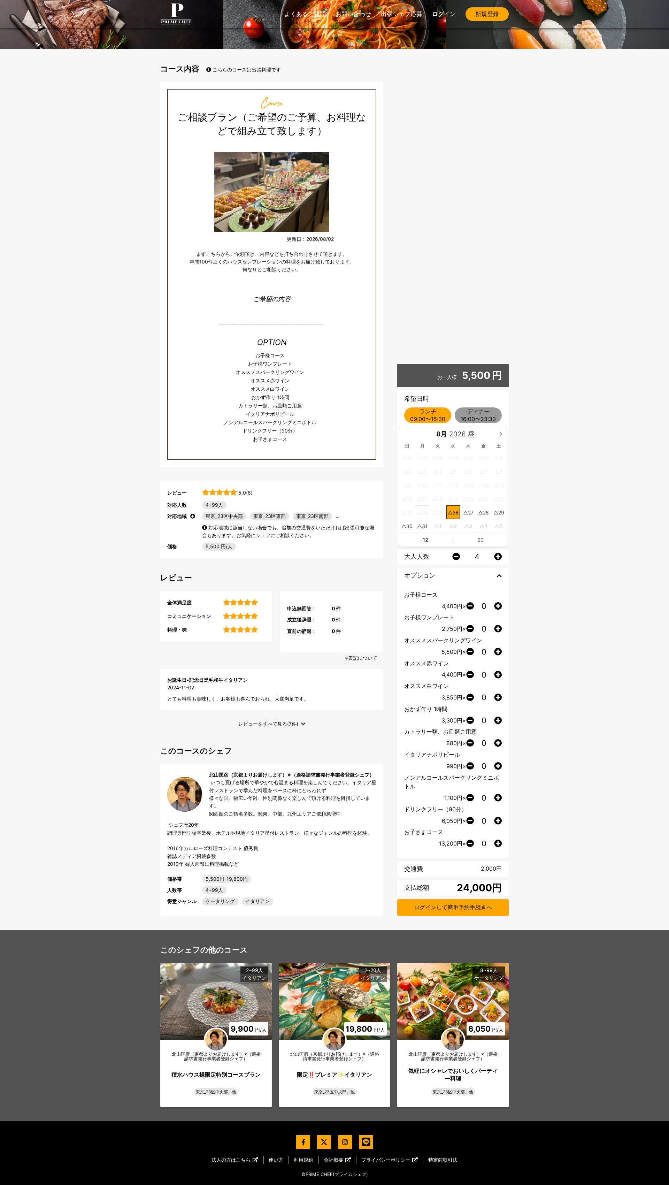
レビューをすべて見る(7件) (268, 724)
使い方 (276, 1160)
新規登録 (487, 13)
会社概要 (333, 1160)
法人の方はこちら (231, 1160)
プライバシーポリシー (385, 1160)
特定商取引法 (442, 1160)
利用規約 (303, 1160)
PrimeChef (176, 13)
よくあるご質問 (305, 13)
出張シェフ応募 (401, 13)
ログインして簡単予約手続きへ (453, 907)
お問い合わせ (353, 13)
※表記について (361, 658)
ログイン (444, 13)
